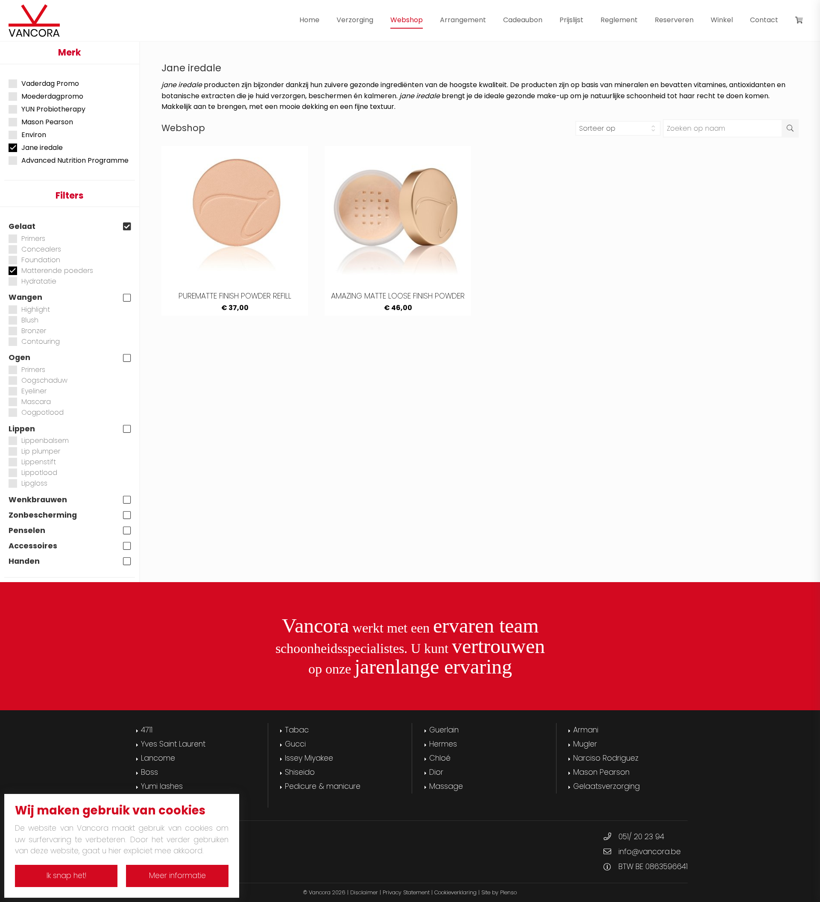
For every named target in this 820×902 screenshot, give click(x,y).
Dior (436, 772)
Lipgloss (34, 483)
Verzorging (355, 20)
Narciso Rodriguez (605, 758)
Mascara (36, 402)
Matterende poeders (57, 270)
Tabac (297, 730)
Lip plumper (40, 451)
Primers (33, 238)
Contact (764, 20)
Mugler (585, 744)
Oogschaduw (44, 380)
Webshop (406, 20)
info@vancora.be (649, 851)
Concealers (41, 249)
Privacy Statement (406, 892)
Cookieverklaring (455, 892)
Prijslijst (571, 20)
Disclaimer (364, 892)
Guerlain (444, 730)
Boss (149, 772)
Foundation (40, 260)
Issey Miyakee (309, 758)
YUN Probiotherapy (53, 109)
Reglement (619, 20)
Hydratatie (38, 281)
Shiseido (300, 772)
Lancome (158, 758)
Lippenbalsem (45, 440)
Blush (29, 320)
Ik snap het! (66, 875)
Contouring (40, 341)
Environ (33, 135)
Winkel (722, 20)
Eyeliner (34, 391)
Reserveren (674, 20)
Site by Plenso (499, 892)
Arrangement (463, 20)
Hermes (443, 744)
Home (309, 20)
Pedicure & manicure (322, 786)
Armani (585, 730)
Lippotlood (39, 472)
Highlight (35, 309)
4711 (146, 730)
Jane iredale (42, 148)
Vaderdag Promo (50, 83)
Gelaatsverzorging (606, 786)
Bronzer (33, 331)
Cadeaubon (522, 20)
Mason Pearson (47, 122)
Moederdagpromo (52, 96)
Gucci (295, 744)
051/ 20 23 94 (641, 837)
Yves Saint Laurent (173, 744)
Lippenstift (38, 462)
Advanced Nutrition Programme (75, 160)
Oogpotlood (42, 412)
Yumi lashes (162, 786)
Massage (446, 786)
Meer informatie (177, 875)
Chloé (440, 758)
